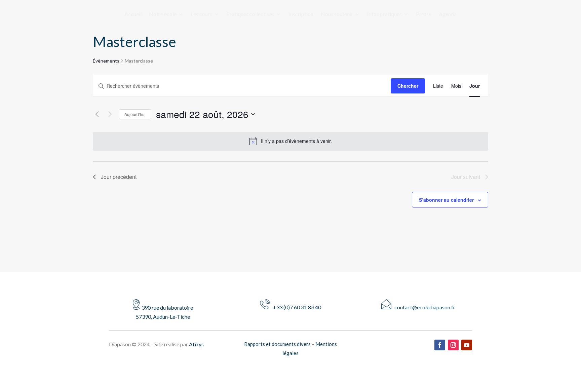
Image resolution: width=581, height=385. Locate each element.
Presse (423, 14)
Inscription (300, 14)
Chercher (407, 85)
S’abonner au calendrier (446, 199)
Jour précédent (119, 177)
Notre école (163, 14)
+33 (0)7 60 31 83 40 (295, 307)
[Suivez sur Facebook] (439, 345)
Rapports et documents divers (277, 344)
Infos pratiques (384, 14)
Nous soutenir (337, 14)
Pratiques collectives (250, 14)
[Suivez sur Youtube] (466, 345)
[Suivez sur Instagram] (453, 345)
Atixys (196, 344)
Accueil (133, 14)
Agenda (448, 14)
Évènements (106, 61)
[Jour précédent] (97, 114)
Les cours (201, 14)
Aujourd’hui (135, 114)
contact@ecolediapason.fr (423, 307)
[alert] (296, 141)
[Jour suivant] (110, 114)
